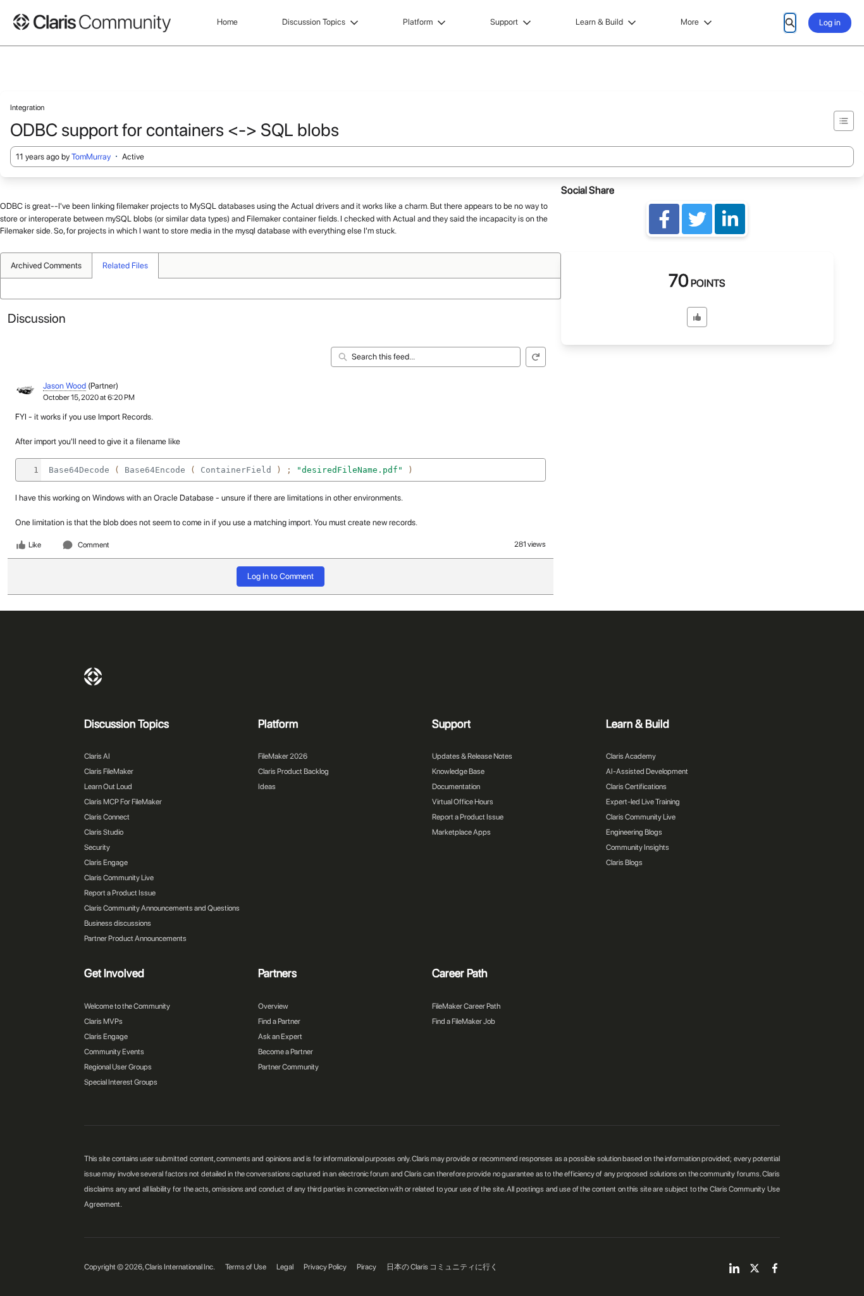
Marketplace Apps (461, 832)
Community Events (114, 1051)
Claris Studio (103, 832)
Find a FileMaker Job (463, 1021)
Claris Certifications (636, 786)
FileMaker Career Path (466, 1006)
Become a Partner (285, 1051)
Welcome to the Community (127, 1006)
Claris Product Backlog (293, 771)
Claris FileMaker (108, 771)
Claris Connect (107, 817)
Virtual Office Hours (462, 801)
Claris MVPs (103, 1021)
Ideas (267, 786)
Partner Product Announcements (135, 938)
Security (97, 847)
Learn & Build (599, 22)
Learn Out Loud (108, 786)
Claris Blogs (624, 862)
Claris (93, 676)
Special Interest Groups (120, 1082)
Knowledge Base (458, 771)
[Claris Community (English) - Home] (92, 23)
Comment (93, 544)
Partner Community (288, 1066)
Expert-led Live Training (643, 801)
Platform (418, 22)
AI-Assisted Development (647, 771)
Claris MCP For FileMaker (123, 801)
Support (504, 22)
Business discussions (117, 923)
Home (227, 22)
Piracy (366, 1267)
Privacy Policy (325, 1267)
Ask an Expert (280, 1036)
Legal (284, 1267)
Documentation (456, 786)
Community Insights (637, 847)
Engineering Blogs (634, 832)
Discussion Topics (313, 22)
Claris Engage (106, 862)
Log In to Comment (280, 576)
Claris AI (97, 756)
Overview (273, 1006)
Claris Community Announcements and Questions (162, 908)
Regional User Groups (118, 1066)
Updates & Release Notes (472, 756)
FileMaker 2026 (282, 756)
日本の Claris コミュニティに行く (442, 1267)
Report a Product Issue (120, 892)
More (690, 22)
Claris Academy (631, 756)
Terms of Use (245, 1267)
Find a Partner (279, 1021)
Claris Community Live (119, 877)
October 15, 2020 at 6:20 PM (89, 397)
